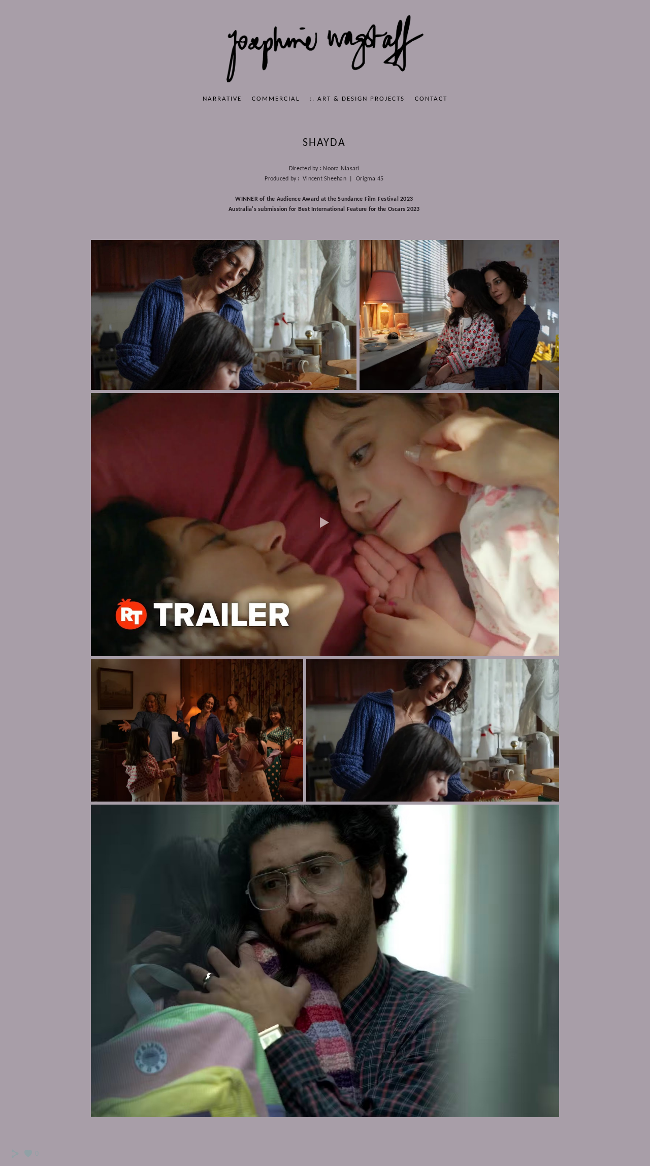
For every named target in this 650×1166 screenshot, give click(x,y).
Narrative (222, 99)
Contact (431, 99)
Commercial (276, 99)
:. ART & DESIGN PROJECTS (357, 99)
